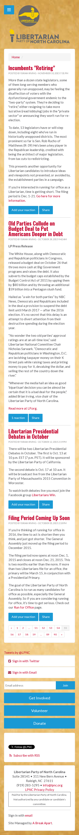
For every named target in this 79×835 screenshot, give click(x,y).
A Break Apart (42, 823)
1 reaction (18, 418)
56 (12, 634)
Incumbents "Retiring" (31, 68)
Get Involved (39, 698)
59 (34, 634)
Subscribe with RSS (26, 755)
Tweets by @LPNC (17, 652)
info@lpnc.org (53, 785)
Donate (39, 723)
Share (46, 210)
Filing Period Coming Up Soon (39, 518)
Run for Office (24, 607)
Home (16, 57)
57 (19, 634)
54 (58, 627)
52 (43, 627)
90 (55, 634)
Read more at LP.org (22, 408)
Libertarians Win (43, 495)
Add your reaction (23, 210)
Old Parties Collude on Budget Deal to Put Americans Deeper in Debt (35, 228)
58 (26, 634)
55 (65, 627)
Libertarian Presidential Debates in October (33, 433)
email (28, 815)
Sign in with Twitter (26, 661)
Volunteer (39, 710)
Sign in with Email (24, 672)
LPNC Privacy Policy (39, 789)
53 (50, 627)
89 (47, 634)
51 (36, 627)
